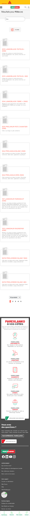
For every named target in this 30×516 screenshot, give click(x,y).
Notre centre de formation (8, 473)
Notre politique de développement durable (12, 468)
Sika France (4, 484)
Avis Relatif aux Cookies (8, 506)
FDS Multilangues (6, 489)
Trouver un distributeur (7, 481)
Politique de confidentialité (8, 503)
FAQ (3, 487)
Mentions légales (6, 501)
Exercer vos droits (6, 508)
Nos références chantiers (8, 471)
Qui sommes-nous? (6, 465)
